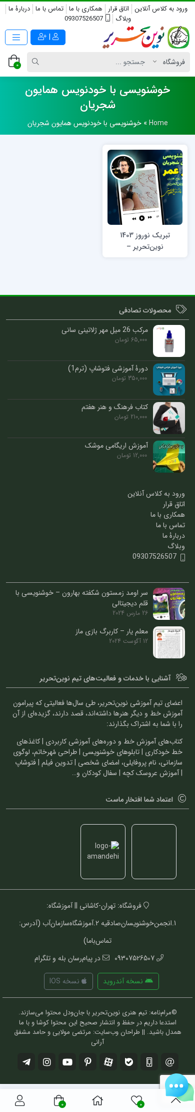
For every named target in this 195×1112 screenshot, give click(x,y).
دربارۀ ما (19, 9)
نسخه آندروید (124, 981)
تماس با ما (50, 9)
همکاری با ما (85, 9)
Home (158, 123)
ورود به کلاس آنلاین (161, 9)
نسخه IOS (66, 981)
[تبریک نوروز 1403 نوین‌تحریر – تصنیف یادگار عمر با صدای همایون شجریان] (145, 186)
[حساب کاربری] (19, 1100)
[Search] (37, 62)
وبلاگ (123, 19)
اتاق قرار (118, 9)
